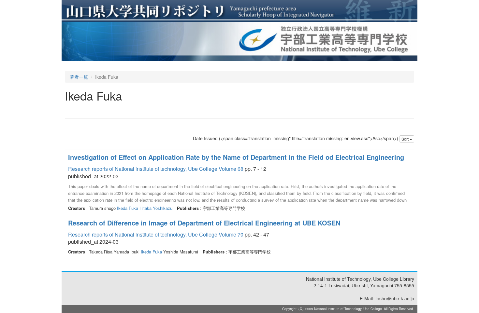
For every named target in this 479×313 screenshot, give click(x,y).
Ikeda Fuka (127, 208)
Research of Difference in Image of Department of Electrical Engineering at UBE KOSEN (204, 222)
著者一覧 (79, 77)
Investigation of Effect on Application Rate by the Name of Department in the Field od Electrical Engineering (236, 157)
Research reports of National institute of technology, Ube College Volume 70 (155, 234)
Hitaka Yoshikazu (155, 208)
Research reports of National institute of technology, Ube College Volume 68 (155, 168)
